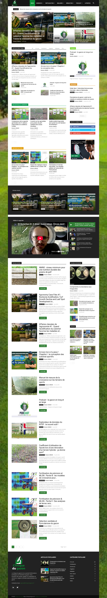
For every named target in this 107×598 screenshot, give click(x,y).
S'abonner (91, 133)
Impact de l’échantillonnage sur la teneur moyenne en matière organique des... (58, 570)
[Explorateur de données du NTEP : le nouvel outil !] (85, 35)
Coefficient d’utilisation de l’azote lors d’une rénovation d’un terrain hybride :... (57, 92)
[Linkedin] (13, 587)
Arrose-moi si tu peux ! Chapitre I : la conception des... (53, 67)
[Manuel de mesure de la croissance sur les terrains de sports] (85, 20)
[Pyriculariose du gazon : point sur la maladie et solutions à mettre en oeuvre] (74, 303)
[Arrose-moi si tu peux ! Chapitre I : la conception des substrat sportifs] (64, 20)
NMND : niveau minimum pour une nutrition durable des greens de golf (52, 269)
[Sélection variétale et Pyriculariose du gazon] (24, 529)
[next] (93, 9)
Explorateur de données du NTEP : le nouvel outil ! (50, 423)
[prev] (90, 9)
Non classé (15, 208)
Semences (39, 3)
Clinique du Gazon (19, 596)
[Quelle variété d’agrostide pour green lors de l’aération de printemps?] (57, 114)
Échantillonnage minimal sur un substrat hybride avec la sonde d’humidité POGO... (87, 318)
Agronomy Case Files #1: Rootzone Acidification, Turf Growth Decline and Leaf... (57, 578)
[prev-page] (13, 99)
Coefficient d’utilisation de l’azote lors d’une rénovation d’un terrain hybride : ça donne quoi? (52, 448)
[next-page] (15, 99)
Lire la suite (43, 288)
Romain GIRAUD (17, 41)
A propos (87, 3)
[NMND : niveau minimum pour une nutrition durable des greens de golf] (24, 275)
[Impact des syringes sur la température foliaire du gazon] (74, 311)
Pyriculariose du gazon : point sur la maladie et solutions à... (75, 341)
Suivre (92, 129)
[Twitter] (17, 587)
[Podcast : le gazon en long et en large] (64, 35)
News (32, 3)
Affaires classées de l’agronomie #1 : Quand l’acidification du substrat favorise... (24, 68)
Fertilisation (49, 3)
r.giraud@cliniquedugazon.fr (27, 583)
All (32, 48)
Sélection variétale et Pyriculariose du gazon (49, 522)
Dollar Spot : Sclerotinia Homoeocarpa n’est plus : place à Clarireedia (89, 357)
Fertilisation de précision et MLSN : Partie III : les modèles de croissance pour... (52, 475)
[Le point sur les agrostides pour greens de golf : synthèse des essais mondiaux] (38, 114)
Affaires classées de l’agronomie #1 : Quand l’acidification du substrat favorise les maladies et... (82, 108)
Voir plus (82, 116)
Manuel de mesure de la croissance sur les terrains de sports (28, 84)
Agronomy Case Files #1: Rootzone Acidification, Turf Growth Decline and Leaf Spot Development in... (52, 298)
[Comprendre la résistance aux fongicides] (82, 275)
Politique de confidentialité (41, 596)
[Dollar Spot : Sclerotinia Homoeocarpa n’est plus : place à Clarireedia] (89, 350)
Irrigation (69, 3)
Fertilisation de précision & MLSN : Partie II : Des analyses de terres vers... (52, 501)
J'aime (92, 126)
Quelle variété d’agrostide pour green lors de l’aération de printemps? (57, 123)
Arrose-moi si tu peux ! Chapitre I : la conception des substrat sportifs (20, 166)
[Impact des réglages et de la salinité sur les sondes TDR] (38, 157)
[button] (93, 3)
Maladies (60, 3)
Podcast (78, 3)
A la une (15, 28)
